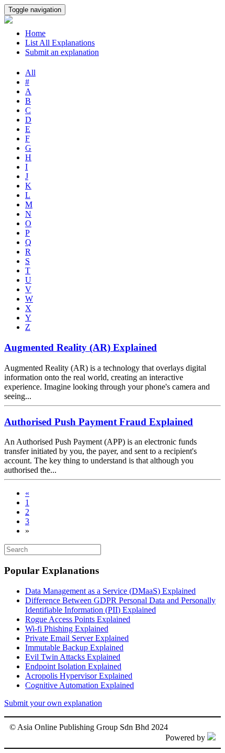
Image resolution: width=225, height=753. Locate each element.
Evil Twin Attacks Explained (72, 656)
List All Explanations (60, 42)
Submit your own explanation (53, 703)
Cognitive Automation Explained (79, 685)
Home (35, 33)
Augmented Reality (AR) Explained (80, 347)
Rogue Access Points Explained (77, 619)
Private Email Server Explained (77, 638)
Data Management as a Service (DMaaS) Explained (110, 590)
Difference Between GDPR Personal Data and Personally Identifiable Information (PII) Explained (120, 605)
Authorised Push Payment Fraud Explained (98, 421)
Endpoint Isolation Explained (73, 666)
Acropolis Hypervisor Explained (78, 675)
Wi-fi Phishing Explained (66, 628)
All (30, 72)
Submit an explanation (62, 52)
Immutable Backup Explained (74, 647)
